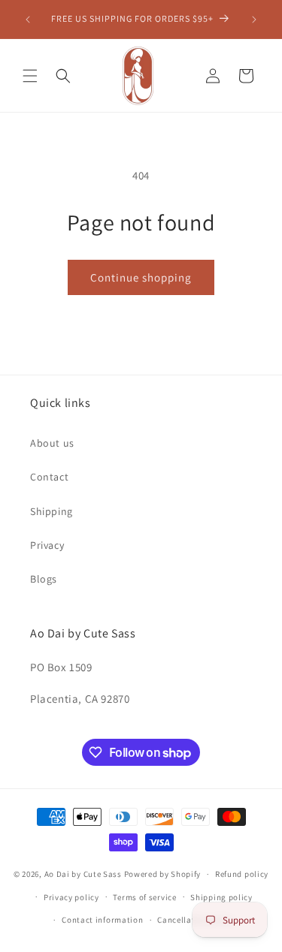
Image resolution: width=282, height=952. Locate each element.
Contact (49, 477)
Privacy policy (71, 897)
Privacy (47, 545)
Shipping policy (221, 897)
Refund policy (241, 874)
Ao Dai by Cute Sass (83, 874)
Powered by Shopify (163, 874)
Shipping (51, 511)
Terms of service (144, 897)
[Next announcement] (254, 19)
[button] (30, 75)
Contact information (102, 919)
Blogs (43, 579)
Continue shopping (141, 277)
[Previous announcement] (27, 19)
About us (52, 443)
